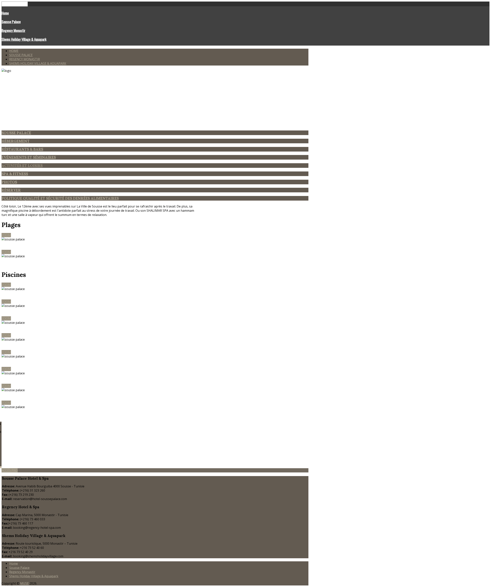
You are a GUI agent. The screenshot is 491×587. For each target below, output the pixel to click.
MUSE (24, 583)
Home (5, 13)
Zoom (6, 235)
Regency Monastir (13, 30)
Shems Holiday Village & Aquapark (24, 39)
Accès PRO (10, 470)
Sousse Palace (11, 21)
